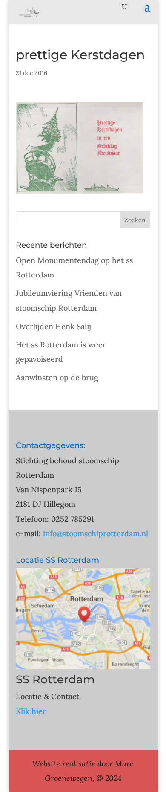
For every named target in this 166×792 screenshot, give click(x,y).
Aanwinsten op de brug (57, 377)
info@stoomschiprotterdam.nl (95, 533)
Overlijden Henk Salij (53, 326)
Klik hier (31, 711)
